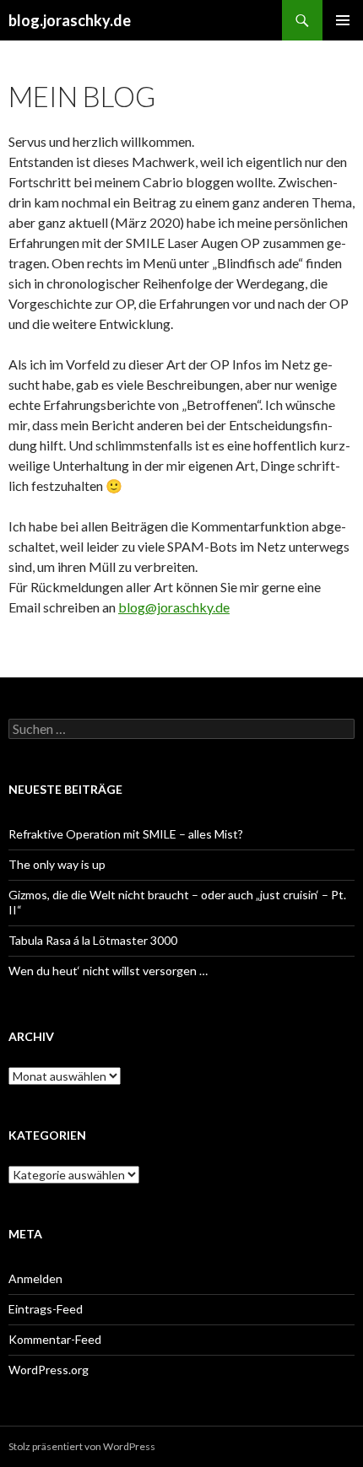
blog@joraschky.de (174, 607)
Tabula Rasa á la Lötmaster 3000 (92, 940)
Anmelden (35, 1278)
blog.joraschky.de (69, 20)
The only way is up (57, 864)
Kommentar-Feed (54, 1339)
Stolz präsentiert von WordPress (81, 1446)
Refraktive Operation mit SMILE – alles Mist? (125, 834)
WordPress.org (48, 1369)
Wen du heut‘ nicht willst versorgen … (108, 970)
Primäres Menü (342, 20)
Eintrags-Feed (45, 1309)
